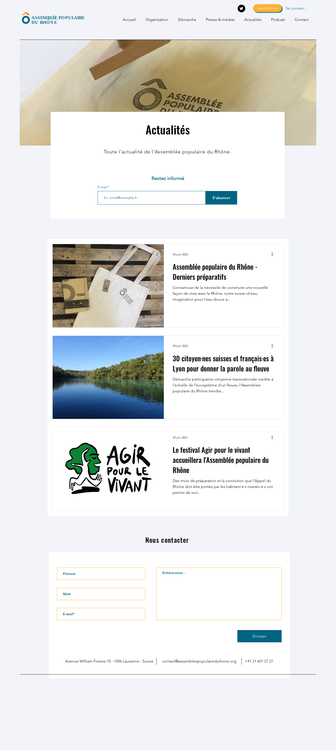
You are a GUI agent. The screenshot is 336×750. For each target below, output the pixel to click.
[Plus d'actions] (274, 254)
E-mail (103, 187)
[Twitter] (241, 8)
